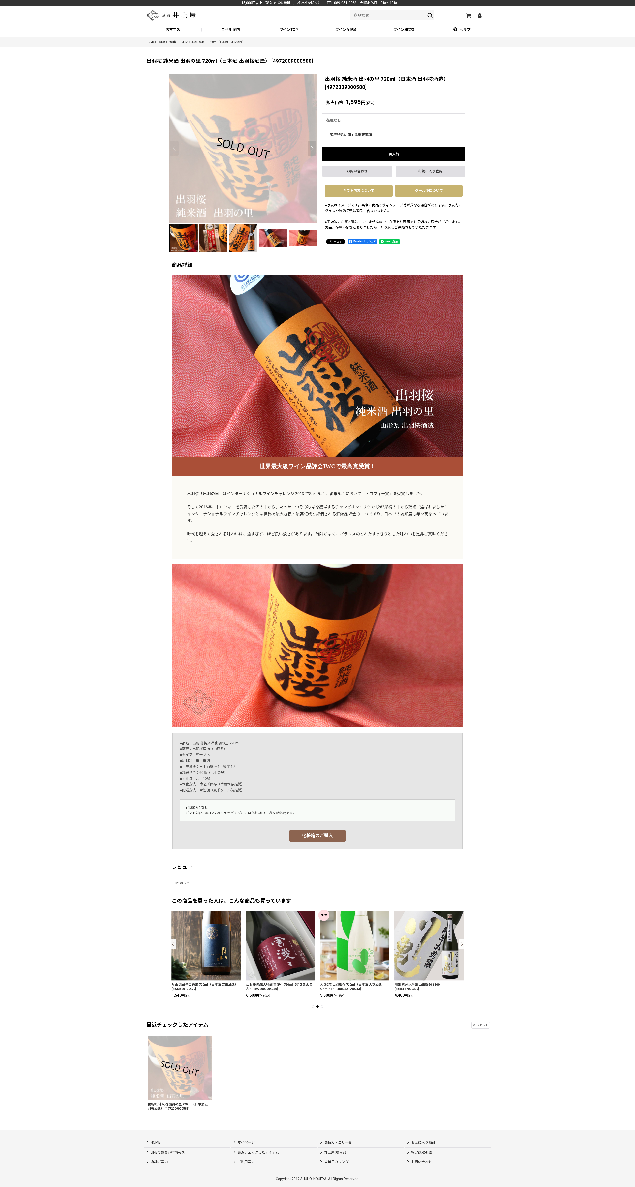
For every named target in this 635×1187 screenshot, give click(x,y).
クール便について (429, 191)
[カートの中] (468, 15)
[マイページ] (479, 15)
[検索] (430, 15)
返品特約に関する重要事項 (351, 135)
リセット (482, 1025)
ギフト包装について (358, 191)
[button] (462, 30)
